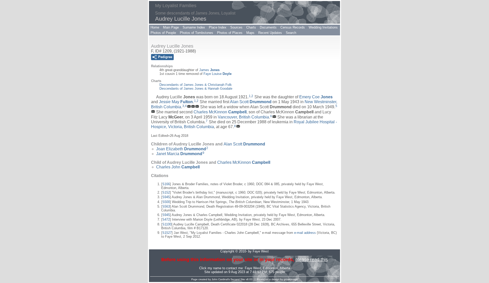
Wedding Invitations (323, 27)
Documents (268, 27)
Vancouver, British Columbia (243, 117)
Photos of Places (229, 33)
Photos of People (163, 33)
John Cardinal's (221, 279)
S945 (166, 197)
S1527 (167, 233)
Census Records (292, 27)
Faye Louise (217, 74)
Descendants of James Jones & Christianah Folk (195, 85)
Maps (250, 33)
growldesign (291, 279)
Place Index (217, 27)
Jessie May (176, 102)
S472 (166, 219)
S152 (166, 192)
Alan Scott (250, 102)
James (209, 70)
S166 (166, 184)
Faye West (253, 268)
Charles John (178, 167)
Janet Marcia (179, 154)
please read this (311, 259)
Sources (236, 27)
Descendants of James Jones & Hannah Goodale (195, 88)
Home (155, 27)
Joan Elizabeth (181, 149)
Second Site (237, 279)
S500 (166, 202)
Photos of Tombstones (196, 33)
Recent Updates (270, 33)
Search (291, 33)
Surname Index (194, 27)
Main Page (171, 27)
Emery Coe (316, 97)
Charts (251, 27)
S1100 (166, 224)
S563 (166, 206)
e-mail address (305, 233)
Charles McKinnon (220, 112)
